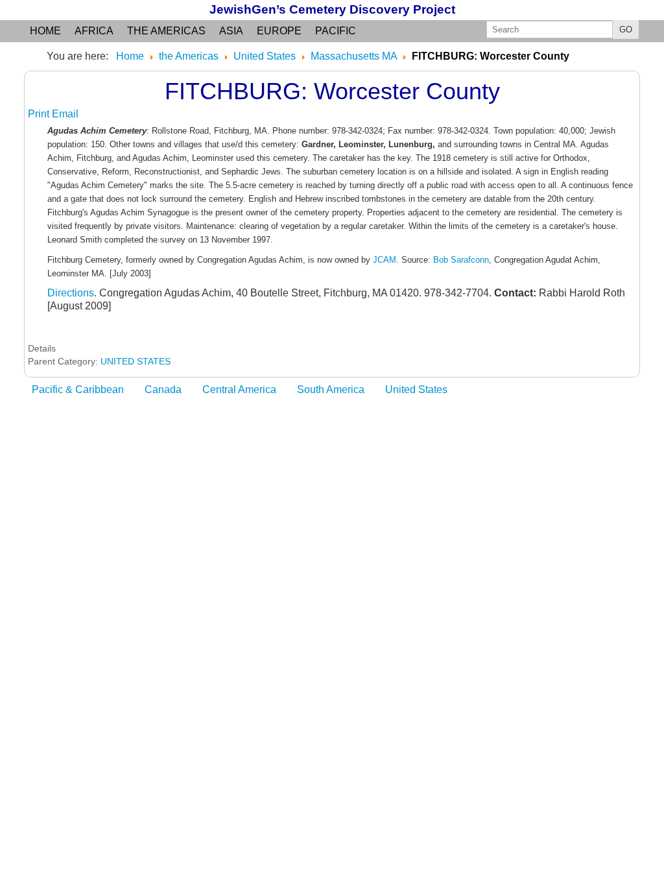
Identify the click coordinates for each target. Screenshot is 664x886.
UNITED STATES (136, 361)
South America (330, 389)
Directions (70, 292)
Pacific (335, 30)
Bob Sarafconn (461, 260)
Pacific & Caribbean (78, 389)
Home (45, 30)
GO (625, 29)
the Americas (166, 30)
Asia (231, 30)
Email (65, 113)
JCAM (384, 260)
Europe (279, 30)
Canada (163, 389)
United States (416, 389)
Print (40, 113)
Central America (239, 389)
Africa (94, 30)
